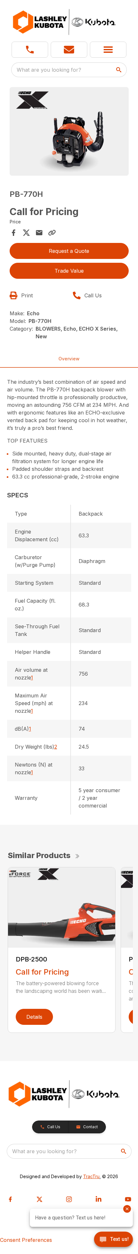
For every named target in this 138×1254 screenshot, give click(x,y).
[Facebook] (10, 1199)
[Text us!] (113, 1240)
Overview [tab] (69, 358)
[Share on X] (26, 233)
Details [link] (34, 1017)
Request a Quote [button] (69, 251)
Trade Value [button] (69, 271)
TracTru (91, 1176)
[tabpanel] (69, 132)
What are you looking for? (49, 70)
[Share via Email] (39, 233)
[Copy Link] (52, 233)
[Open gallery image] (69, 131)
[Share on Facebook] (13, 233)
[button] (30, 50)
